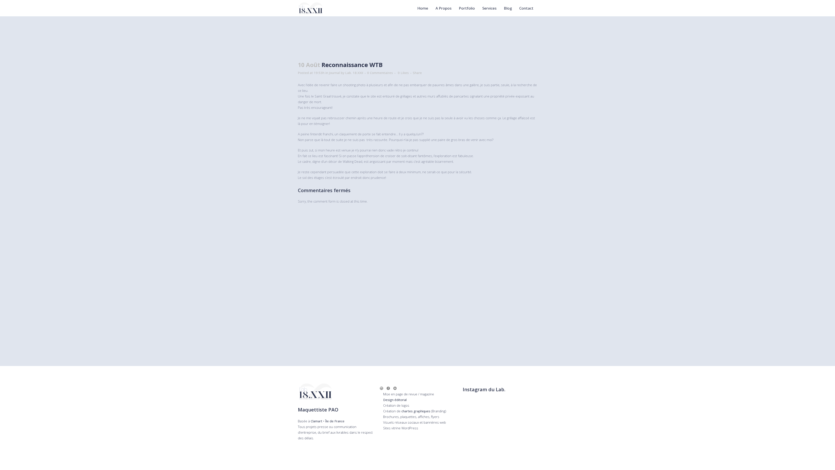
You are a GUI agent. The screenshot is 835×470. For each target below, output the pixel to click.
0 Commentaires (380, 72)
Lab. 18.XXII (354, 72)
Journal (334, 72)
